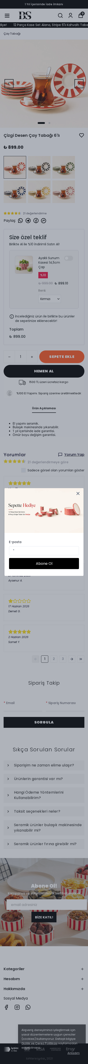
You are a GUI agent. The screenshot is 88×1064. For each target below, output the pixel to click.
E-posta (15, 542)
